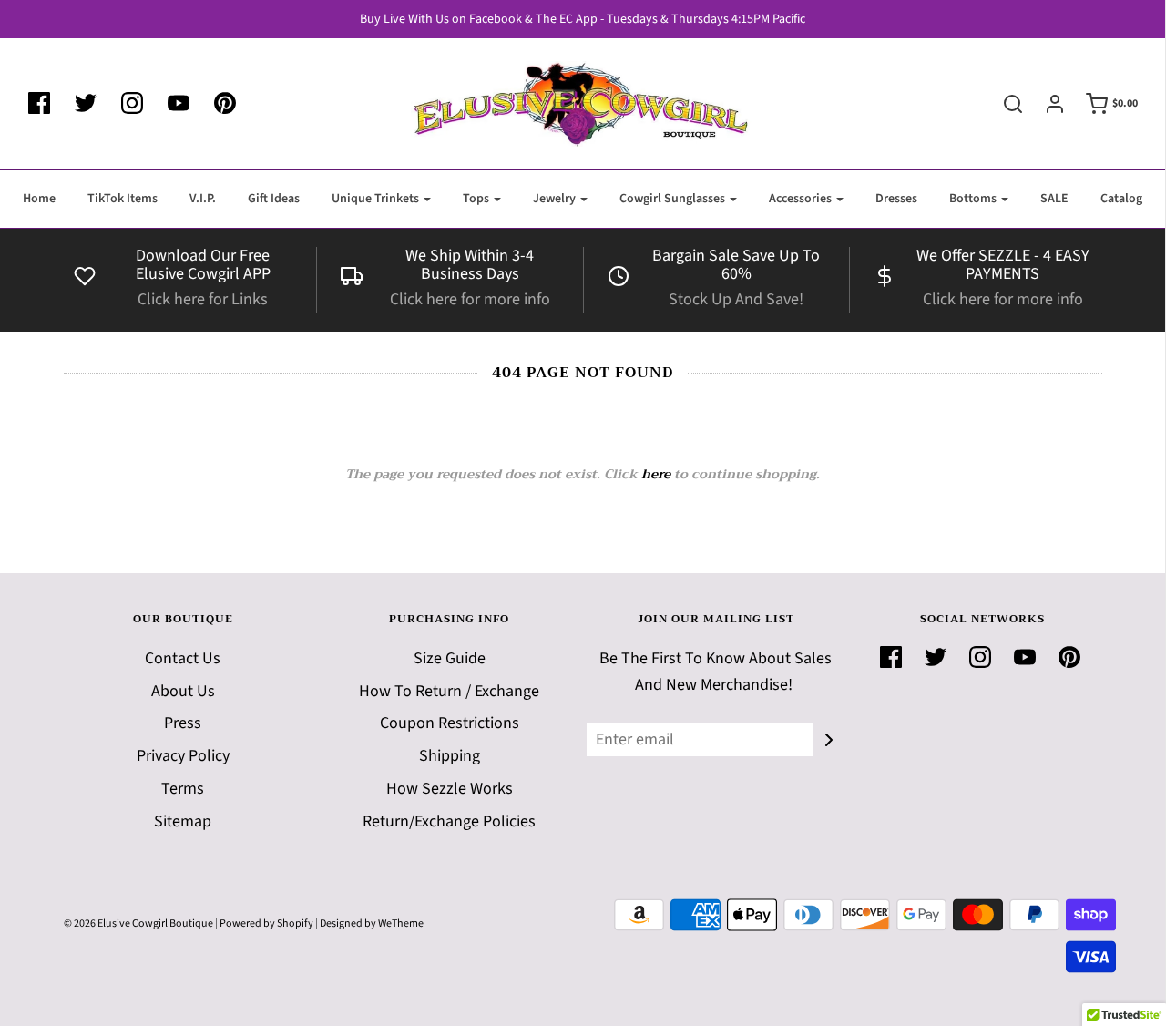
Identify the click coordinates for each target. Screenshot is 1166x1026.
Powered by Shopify (266, 923)
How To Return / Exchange (449, 691)
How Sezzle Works (449, 788)
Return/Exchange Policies (449, 821)
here (655, 474)
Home (39, 199)
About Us (183, 691)
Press (182, 723)
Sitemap (182, 821)
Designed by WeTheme (372, 923)
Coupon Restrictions (449, 723)
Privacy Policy (183, 755)
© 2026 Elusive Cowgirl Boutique (138, 923)
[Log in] (1046, 104)
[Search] (1004, 104)
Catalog (1121, 199)
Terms (182, 788)
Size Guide (450, 658)
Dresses (896, 199)
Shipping (449, 755)
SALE (1054, 199)
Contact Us (182, 658)
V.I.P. (202, 199)
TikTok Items (122, 199)
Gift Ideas (274, 199)
